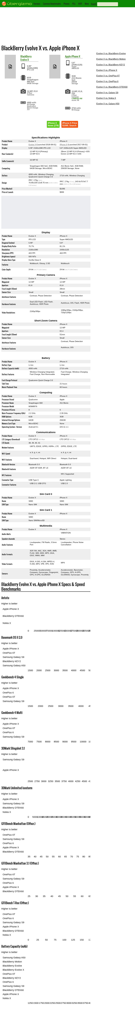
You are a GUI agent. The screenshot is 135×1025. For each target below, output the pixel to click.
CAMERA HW (77, 99)
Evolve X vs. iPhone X (106, 70)
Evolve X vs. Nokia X (106, 98)
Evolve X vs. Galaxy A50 (107, 104)
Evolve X (24, 60)
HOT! (80, 3)
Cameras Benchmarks (52, 3)
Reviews (36, 3)
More (87, 3)
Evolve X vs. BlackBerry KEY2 (110, 65)
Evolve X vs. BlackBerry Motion (111, 59)
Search (94, 4)
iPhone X (75, 56)
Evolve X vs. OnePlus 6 (107, 81)
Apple (68, 56)
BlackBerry (26, 56)
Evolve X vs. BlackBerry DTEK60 (111, 87)
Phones (66, 3)
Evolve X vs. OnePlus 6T (108, 76)
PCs (73, 3)
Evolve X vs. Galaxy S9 (107, 93)
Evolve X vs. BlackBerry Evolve (111, 53)
